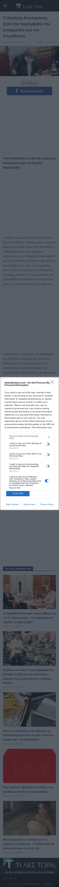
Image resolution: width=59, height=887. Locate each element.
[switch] (47, 444)
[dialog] (29, 443)
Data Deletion (12, 504)
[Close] (53, 383)
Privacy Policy (46, 504)
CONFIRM (17, 493)
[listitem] (29, 437)
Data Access (29, 504)
